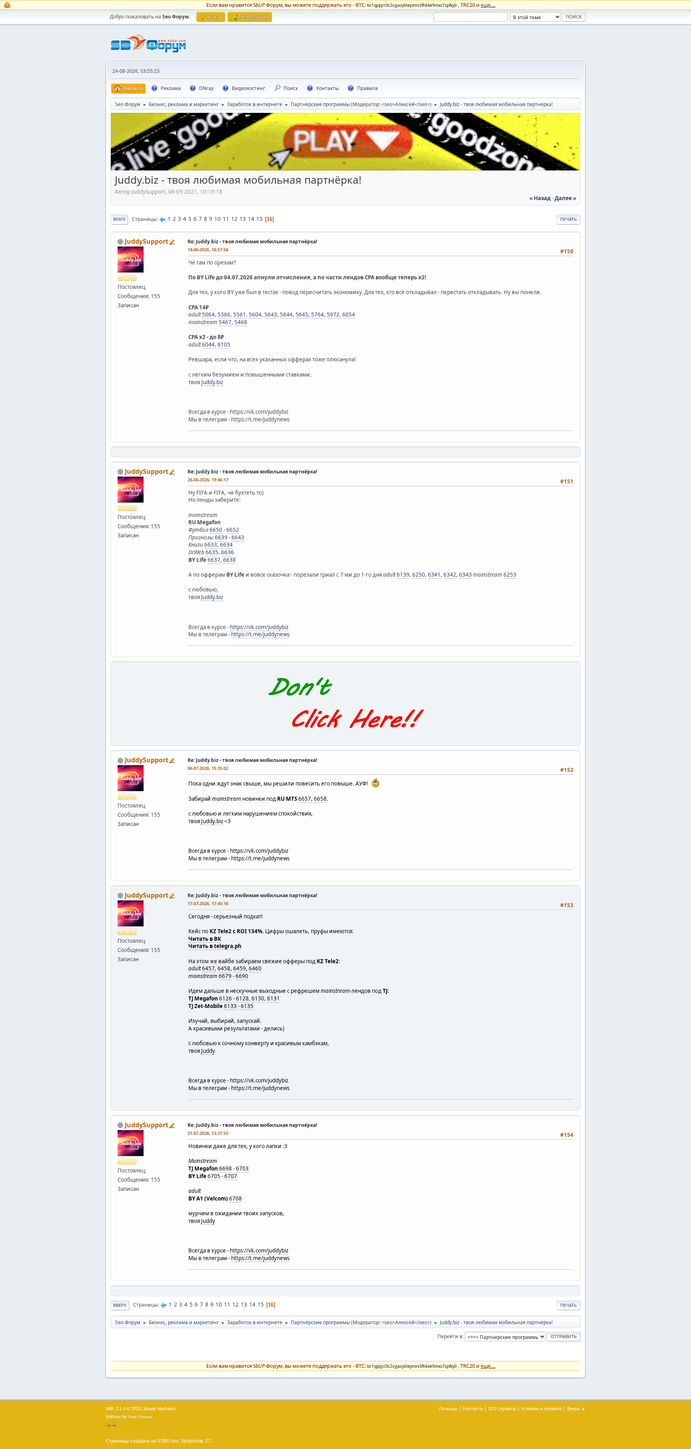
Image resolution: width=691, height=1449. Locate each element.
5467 (225, 322)
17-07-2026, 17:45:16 (208, 903)
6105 (224, 344)
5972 (333, 314)
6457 (208, 968)
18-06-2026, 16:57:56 (208, 250)
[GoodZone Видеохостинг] (345, 168)
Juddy (208, 1050)
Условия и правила (541, 1408)
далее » (565, 198)
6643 (238, 537)
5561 (239, 314)
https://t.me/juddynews (260, 634)
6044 (208, 344)
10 (217, 218)
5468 (240, 322)
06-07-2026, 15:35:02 (208, 768)
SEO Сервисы (502, 1408)
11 (226, 218)
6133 (230, 1006)
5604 (255, 314)
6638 (229, 559)
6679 (225, 976)
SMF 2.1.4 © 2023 (123, 1408)
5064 (208, 314)
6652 (232, 529)
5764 (317, 314)
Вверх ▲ (576, 1408)
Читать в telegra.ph (215, 946)
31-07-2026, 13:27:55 (208, 1133)
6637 (214, 559)
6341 (434, 574)
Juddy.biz (212, 382)
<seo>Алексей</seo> (405, 104)
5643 (270, 314)
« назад (540, 198)
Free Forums (140, 1417)
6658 (320, 798)
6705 (214, 1176)
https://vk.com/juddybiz (259, 627)
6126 (225, 998)
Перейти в (449, 1336)
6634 (226, 544)
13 (243, 218)
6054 (348, 314)
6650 (216, 529)
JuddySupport (146, 241)
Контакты (473, 1408)
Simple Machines (159, 1408)
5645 (302, 314)
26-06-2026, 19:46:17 (208, 480)
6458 (224, 968)
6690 (242, 976)
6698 (225, 1168)
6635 (212, 552)
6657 (304, 798)
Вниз (119, 219)
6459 (239, 968)
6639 (221, 537)
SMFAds (113, 1417)
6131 (273, 998)
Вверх (120, 1305)
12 (234, 218)
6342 (449, 574)
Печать (568, 219)
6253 (509, 574)
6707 (230, 1176)
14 (251, 218)
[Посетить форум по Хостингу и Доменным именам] (345, 736)
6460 (255, 968)
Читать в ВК (204, 938)
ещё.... (488, 4)
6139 (403, 574)
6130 (258, 998)
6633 (210, 544)
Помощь (448, 1408)
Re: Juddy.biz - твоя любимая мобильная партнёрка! (252, 241)
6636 (227, 552)
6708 (235, 1198)
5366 (224, 314)
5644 (286, 314)
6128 (242, 998)
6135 (247, 1006)
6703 (242, 1168)
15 (259, 218)
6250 (418, 574)
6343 (465, 574)
